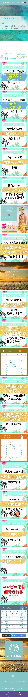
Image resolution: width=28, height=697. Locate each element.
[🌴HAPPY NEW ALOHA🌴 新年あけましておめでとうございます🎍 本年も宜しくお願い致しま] (14, 219)
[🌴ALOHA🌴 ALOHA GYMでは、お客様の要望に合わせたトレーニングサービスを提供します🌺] (14, 76)
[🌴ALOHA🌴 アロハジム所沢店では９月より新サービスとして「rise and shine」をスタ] (14, 619)
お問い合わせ (5, 681)
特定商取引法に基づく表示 (19, 681)
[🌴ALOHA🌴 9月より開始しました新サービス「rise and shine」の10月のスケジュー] (14, 448)
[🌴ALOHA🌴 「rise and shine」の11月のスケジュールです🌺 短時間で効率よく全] (14, 362)
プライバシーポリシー (14, 682)
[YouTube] (15, 676)
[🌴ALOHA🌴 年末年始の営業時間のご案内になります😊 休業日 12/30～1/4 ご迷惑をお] (14, 276)
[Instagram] (13, 676)
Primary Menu (25, 2)
